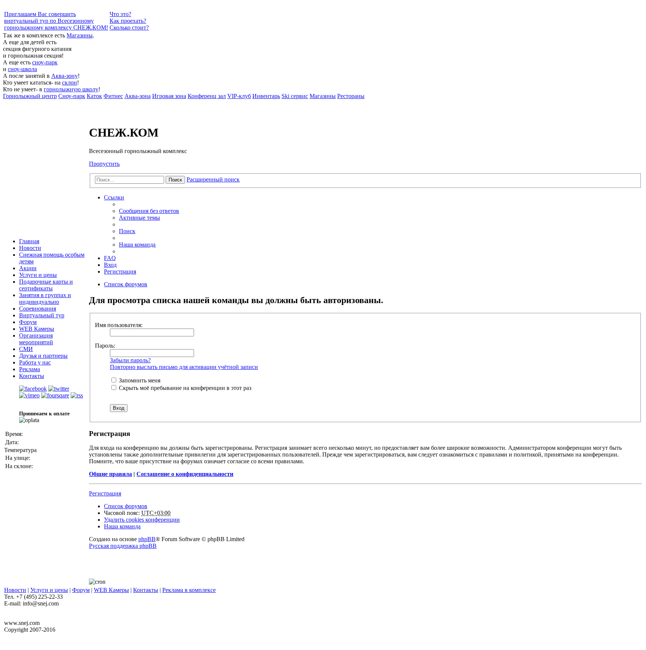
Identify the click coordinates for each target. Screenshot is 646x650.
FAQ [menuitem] (110, 258)
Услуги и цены (38, 275)
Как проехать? (128, 21)
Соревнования (37, 308)
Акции (28, 268)
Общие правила (110, 474)
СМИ (26, 349)
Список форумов (125, 506)
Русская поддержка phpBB (123, 546)
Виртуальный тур (41, 315)
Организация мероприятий (36, 338)
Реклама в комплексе (189, 590)
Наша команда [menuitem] (137, 244)
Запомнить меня (138, 380)
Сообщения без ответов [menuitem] (149, 211)
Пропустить (104, 164)
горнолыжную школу (71, 89)
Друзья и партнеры (43, 356)
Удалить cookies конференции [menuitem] (142, 519)
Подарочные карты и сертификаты (46, 285)
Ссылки (114, 197)
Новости (30, 248)
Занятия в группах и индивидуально (45, 298)
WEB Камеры (36, 329)
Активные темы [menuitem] (139, 217)
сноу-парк (45, 62)
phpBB (147, 539)
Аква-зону (64, 76)
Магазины (80, 35)
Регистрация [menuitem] (120, 271)
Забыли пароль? (130, 360)
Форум (28, 322)
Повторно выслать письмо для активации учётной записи (184, 367)
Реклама (29, 369)
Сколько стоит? (129, 27)
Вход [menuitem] (110, 265)
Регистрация (105, 493)
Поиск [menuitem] (127, 231)
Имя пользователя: (118, 325)
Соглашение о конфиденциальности (184, 474)
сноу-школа (22, 69)
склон (69, 82)
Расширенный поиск (213, 179)
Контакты (31, 376)
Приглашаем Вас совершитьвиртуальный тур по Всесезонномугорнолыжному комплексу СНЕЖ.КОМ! (56, 21)
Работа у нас (35, 362)
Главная (29, 241)
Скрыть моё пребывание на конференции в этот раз (184, 388)
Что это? (120, 14)
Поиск (175, 180)
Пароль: (105, 345)
